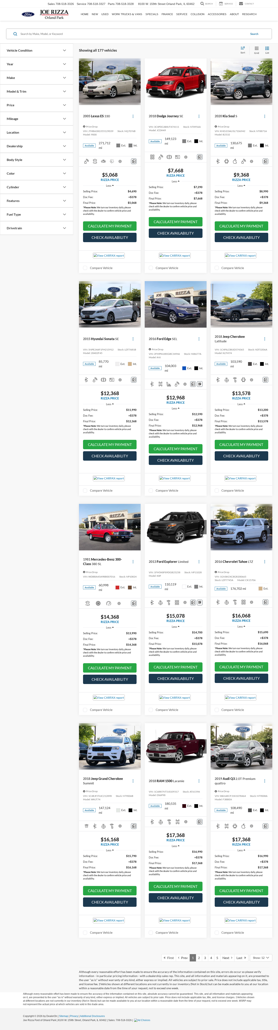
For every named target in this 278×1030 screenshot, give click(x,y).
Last (240, 958)
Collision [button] (198, 14)
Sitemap (63, 1016)
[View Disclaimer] (120, 161)
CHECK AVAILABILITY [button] (110, 237)
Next (226, 958)
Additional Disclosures (92, 1016)
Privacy (74, 1016)
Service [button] (181, 14)
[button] (136, 81)
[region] (110, 203)
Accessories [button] (217, 14)
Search (254, 33)
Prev (183, 958)
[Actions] (133, 116)
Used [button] (104, 14)
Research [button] (249, 14)
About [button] (234, 14)
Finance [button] (167, 14)
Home (85, 14)
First (169, 958)
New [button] (95, 14)
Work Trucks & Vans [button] (127, 14)
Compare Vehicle (101, 268)
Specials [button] (152, 14)
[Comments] (134, 161)
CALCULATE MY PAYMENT (110, 226)
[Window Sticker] (199, 384)
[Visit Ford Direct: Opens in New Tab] (142, 1020)
